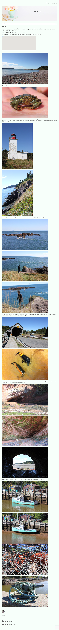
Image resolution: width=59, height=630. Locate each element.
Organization (29, 29)
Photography (41, 29)
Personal (35, 29)
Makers (3, 29)
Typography (13, 30)
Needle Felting (8, 29)
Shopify (3, 30)
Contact (40, 3)
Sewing (53, 29)
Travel (7, 30)
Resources (48, 29)
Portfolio (17, 3)
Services (10, 3)
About (4, 3)
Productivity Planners (26, 3)
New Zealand (15, 29)
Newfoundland (22, 29)
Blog (35, 3)
